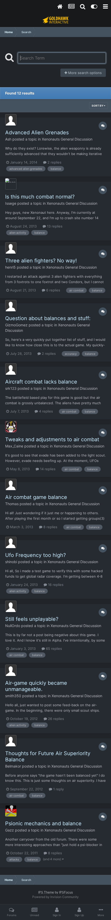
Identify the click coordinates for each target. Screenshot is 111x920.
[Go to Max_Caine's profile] (11, 426)
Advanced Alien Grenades (37, 132)
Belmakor (13, 766)
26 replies (55, 719)
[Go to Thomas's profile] (11, 484)
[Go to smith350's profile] (11, 670)
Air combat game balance (36, 497)
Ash (8, 139)
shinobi (11, 562)
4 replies (45, 411)
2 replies (53, 162)
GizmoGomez (16, 325)
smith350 (13, 696)
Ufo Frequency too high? (35, 555)
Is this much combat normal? (40, 197)
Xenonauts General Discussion (67, 139)
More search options (84, 73)
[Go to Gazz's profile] (11, 810)
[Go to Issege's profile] (11, 184)
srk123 (11, 388)
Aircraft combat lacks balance (41, 382)
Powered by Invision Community (55, 897)
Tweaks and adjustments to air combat (52, 439)
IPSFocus (66, 892)
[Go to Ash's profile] (11, 120)
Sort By (98, 105)
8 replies (49, 527)
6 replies (52, 290)
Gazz (9, 830)
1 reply (58, 789)
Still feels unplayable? (31, 619)
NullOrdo (12, 625)
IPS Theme (46, 892)
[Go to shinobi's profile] (11, 542)
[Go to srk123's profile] (11, 369)
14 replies (47, 469)
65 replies (53, 648)
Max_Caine (14, 446)
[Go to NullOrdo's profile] (11, 606)
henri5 (10, 267)
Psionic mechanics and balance (43, 823)
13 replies (54, 226)
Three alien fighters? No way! (41, 260)
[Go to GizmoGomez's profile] (11, 305)
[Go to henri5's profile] (11, 248)
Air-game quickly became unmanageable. (36, 686)
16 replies (55, 585)
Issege (10, 203)
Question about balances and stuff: (48, 318)
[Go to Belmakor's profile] (11, 740)
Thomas (12, 504)
